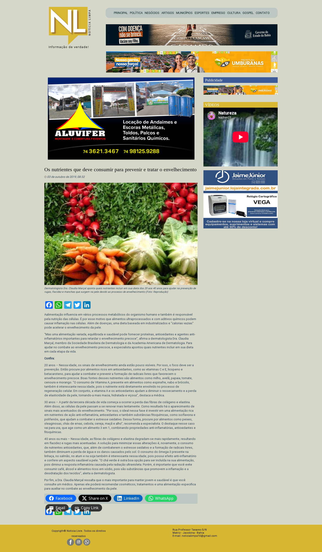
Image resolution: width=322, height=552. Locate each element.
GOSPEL (248, 13)
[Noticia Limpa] (72, 26)
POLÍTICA (136, 13)
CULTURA (233, 13)
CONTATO (263, 13)
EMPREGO (218, 13)
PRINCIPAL (121, 13)
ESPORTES (202, 13)
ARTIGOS (167, 13)
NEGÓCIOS (152, 13)
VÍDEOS (212, 105)
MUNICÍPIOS (184, 13)
